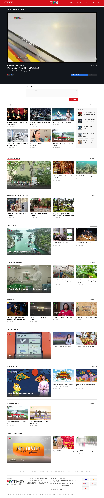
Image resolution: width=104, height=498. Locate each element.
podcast (87, 472)
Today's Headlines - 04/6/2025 (85, 347)
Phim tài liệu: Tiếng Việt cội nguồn (63, 317)
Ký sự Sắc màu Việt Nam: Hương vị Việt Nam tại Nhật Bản (28, 289)
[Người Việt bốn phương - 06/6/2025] (29, 449)
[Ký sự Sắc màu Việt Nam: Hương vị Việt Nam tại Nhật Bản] (29, 279)
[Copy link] (89, 65)
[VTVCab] (93, 484)
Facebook (73, 2)
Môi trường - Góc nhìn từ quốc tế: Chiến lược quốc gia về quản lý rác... (63, 214)
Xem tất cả (92, 105)
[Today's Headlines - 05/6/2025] (63, 338)
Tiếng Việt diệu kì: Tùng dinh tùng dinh (86, 385)
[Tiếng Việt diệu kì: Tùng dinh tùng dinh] (86, 375)
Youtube (80, 2)
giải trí (55, 472)
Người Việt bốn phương (14, 433)
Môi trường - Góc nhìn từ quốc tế (17, 195)
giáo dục (77, 472)
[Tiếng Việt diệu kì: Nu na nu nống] (63, 375)
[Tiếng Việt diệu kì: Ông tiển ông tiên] (29, 383)
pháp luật (30, 472)
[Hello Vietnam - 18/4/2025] (86, 234)
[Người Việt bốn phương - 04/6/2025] (86, 442)
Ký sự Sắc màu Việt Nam (14, 262)
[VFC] (85, 480)
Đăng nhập (97, 2)
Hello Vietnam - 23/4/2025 (61, 242)
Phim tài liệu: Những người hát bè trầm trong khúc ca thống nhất (17, 318)
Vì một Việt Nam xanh (13, 158)
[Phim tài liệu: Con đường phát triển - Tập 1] (40, 309)
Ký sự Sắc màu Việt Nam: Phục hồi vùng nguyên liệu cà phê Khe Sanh (86, 281)
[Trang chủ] (15, 472)
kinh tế (42, 472)
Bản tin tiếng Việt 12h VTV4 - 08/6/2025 (38, 144)
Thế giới (36, 472)
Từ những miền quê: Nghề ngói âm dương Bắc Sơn (40, 123)
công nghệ (70, 472)
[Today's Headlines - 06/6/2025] (29, 345)
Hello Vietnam (11, 225)
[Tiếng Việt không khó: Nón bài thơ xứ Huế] (63, 135)
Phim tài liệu (11, 299)
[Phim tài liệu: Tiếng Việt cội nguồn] (63, 309)
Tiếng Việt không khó (13, 404)
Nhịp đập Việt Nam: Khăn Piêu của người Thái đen (17, 123)
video (82, 472)
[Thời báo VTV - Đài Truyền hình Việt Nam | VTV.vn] (16, 481)
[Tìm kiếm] (90, 2)
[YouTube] (20, 484)
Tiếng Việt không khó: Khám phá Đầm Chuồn (39, 422)
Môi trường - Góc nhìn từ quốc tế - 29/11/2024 (17, 214)
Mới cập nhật (11, 105)
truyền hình (48, 472)
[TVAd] (93, 480)
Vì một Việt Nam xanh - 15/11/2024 (86, 176)
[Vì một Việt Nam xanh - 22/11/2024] (29, 175)
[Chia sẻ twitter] (94, 65)
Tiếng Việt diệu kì (12, 366)
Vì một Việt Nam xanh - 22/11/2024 (20, 185)
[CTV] (85, 484)
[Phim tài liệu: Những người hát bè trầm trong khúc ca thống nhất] (17, 309)
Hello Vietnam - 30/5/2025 (17, 252)
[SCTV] (85, 488)
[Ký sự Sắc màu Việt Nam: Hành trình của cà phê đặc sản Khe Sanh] (63, 271)
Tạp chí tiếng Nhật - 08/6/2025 (61, 122)
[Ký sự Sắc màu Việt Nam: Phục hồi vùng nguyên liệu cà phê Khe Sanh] (86, 271)
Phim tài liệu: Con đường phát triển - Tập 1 (40, 318)
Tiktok (87, 2)
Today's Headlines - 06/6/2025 (19, 355)
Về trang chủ (9, 2)
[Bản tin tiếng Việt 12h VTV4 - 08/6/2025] (40, 135)
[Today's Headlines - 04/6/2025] (86, 338)
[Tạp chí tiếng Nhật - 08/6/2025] (63, 114)
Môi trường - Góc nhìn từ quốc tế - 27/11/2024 (40, 214)
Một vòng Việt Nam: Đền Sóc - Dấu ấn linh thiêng (63, 177)
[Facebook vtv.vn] (17, 484)
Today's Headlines (12, 329)
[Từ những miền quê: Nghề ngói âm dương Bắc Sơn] (80, 121)
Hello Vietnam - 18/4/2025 (84, 242)
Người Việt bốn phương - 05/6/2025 (63, 451)
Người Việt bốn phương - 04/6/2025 (86, 451)
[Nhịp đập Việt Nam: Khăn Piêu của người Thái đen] (80, 114)
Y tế (59, 472)
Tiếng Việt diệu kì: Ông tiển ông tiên (20, 393)
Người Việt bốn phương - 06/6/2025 (20, 460)
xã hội (24, 472)
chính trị (19, 472)
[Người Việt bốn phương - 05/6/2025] (63, 442)
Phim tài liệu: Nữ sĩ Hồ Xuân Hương (86, 317)
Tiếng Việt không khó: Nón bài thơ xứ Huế (62, 144)
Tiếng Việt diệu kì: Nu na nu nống (63, 384)
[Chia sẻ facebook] (91, 65)
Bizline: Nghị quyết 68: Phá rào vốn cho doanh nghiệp (17, 144)
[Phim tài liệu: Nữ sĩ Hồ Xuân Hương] (86, 309)
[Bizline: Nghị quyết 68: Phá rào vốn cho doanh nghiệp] (17, 135)
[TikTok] (23, 484)
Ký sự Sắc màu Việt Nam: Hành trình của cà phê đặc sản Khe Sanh (63, 281)
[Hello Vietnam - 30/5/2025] (29, 241)
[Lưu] (96, 65)
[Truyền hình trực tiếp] (54, 2)
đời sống (63, 472)
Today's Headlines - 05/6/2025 (62, 347)
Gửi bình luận (73, 99)
